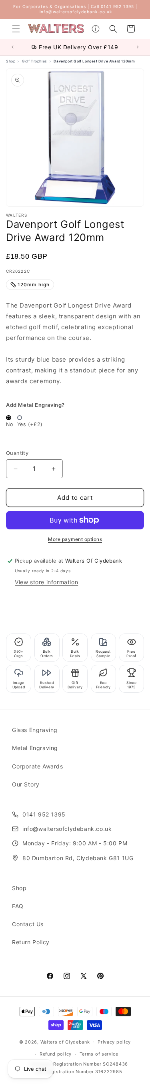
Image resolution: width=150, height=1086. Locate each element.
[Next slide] (138, 47)
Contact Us (28, 924)
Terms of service (99, 1054)
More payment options (75, 539)
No (9, 424)
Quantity (17, 453)
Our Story (25, 784)
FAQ (18, 906)
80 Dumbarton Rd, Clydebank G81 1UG (77, 858)
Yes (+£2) (30, 424)
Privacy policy (114, 1042)
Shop (19, 888)
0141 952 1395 (44, 814)
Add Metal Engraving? (35, 405)
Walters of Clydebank (65, 1041)
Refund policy (56, 1054)
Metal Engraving (35, 747)
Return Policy (31, 942)
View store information (46, 582)
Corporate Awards (37, 766)
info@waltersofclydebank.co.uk (67, 828)
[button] (16, 29)
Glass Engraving (35, 729)
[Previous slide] (11, 47)
